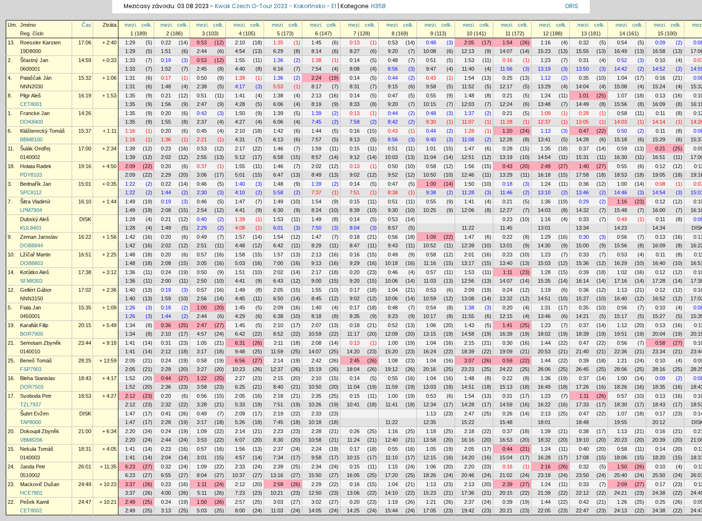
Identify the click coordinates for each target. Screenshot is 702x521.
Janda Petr (32, 466)
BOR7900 (31, 334)
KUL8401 (31, 228)
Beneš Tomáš (36, 360)
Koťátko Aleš (34, 272)
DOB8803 (31, 263)
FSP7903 (31, 369)
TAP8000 (30, 422)
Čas (86, 25)
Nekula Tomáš (36, 449)
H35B (378, 6)
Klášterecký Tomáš (42, 131)
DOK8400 (31, 122)
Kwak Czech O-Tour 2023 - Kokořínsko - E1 (275, 6)
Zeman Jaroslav (39, 237)
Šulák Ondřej (35, 148)
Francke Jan (35, 113)
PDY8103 (31, 175)
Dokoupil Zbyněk (39, 431)
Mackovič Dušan (39, 484)
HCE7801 (31, 493)
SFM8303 (31, 281)
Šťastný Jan (34, 60)
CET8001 (31, 104)
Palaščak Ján (36, 78)
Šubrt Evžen (34, 413)
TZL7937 (30, 404)
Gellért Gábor (45, 290)
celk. (146, 25)
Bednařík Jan (35, 184)
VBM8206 (31, 440)
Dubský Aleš (34, 219)
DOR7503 (31, 387)
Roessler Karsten (40, 42)
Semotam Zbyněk (40, 343)
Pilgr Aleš (30, 95)
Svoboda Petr (36, 396)
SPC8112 (31, 192)
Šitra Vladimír (35, 201)
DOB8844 (31, 245)
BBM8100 (31, 139)
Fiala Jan (30, 307)
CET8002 (31, 510)
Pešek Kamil (34, 502)
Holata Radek (36, 166)
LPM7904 (31, 210)
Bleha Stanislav (37, 378)
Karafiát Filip (34, 325)
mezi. (131, 25)
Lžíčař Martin (35, 254)
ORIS (571, 6)
